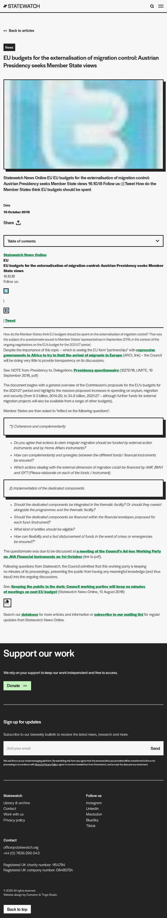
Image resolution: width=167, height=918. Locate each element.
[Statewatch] (21, 6)
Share (8, 222)
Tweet (10, 320)
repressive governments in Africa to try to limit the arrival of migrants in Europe (79, 352)
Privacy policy (14, 819)
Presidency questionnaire (96, 370)
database (30, 614)
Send (155, 748)
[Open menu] (161, 6)
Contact (9, 808)
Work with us (13, 814)
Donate (13, 685)
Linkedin (92, 808)
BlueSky (92, 819)
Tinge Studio (49, 894)
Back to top (17, 909)
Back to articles (21, 30)
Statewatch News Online (25, 254)
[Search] (152, 6)
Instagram (94, 802)
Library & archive (16, 802)
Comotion (32, 894)
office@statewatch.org (20, 847)
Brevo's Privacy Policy (46, 764)
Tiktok (90, 825)
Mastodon (94, 814)
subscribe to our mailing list (118, 614)
